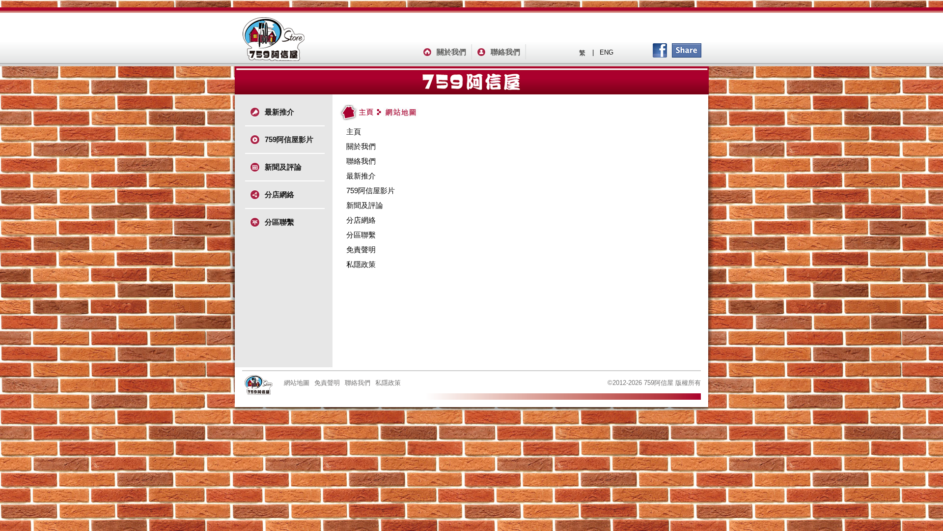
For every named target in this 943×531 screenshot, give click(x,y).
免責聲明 (361, 249)
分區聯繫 (279, 222)
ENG (606, 52)
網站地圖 (296, 382)
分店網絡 (279, 194)
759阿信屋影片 (289, 139)
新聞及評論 (283, 167)
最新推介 (279, 112)
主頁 (353, 131)
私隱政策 (361, 264)
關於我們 (451, 52)
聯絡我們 (505, 52)
